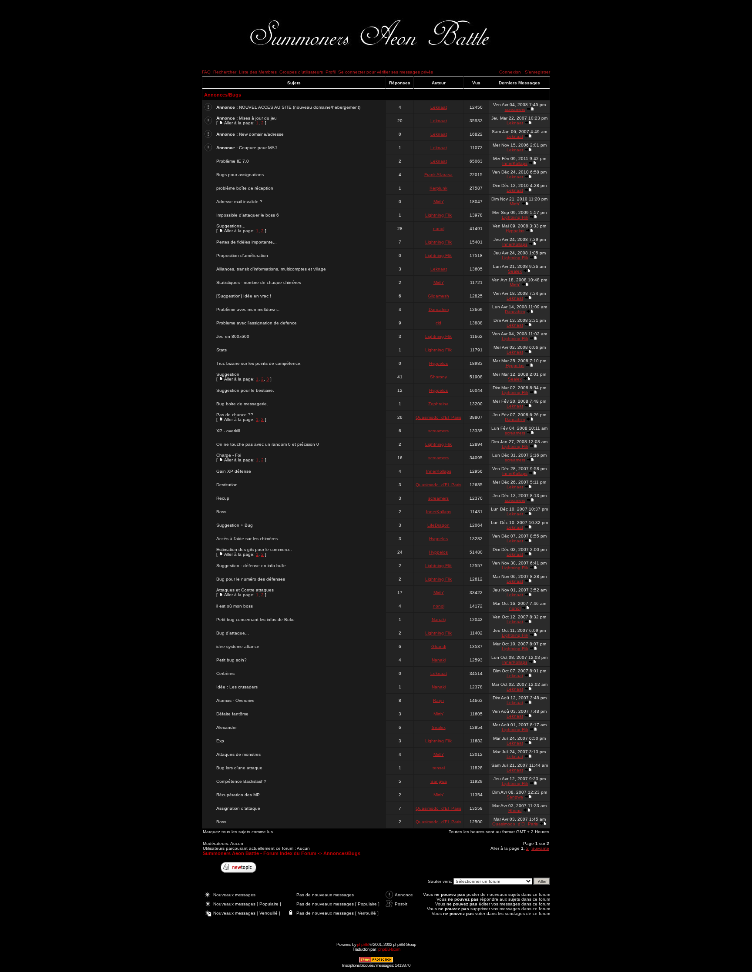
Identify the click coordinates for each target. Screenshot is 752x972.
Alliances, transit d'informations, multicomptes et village (271, 269)
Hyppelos (515, 230)
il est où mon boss (234, 606)
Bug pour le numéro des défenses (250, 579)
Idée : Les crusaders (237, 687)
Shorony (438, 376)
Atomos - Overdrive (235, 700)
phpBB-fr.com (389, 949)
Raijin (438, 700)
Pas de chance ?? (234, 414)
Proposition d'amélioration (242, 255)
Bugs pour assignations (240, 174)
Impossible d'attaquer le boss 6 (247, 215)
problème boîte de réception (244, 188)
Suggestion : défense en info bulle (251, 565)
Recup (222, 498)
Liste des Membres (258, 72)
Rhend (515, 810)
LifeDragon (438, 525)
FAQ (206, 72)
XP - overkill (228, 430)
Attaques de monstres (238, 754)
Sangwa (438, 781)
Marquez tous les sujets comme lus (238, 831)
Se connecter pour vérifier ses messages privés (385, 72)
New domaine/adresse (261, 134)
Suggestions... (230, 226)
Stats (221, 349)
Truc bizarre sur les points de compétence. (259, 363)
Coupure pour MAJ (258, 147)
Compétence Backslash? (241, 781)
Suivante (540, 848)
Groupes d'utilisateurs (301, 72)
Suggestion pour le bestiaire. (245, 390)
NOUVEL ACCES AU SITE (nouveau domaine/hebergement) (299, 107)
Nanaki (439, 619)
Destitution (227, 484)
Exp (220, 740)
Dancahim (439, 309)
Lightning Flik (438, 215)
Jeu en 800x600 (232, 336)
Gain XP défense (233, 471)
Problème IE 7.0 (232, 161)
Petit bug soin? (231, 660)
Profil (331, 72)
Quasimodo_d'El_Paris (438, 417)
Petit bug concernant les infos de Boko (255, 619)
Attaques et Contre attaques (245, 590)
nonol (438, 228)
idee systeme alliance (237, 646)
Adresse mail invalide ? (239, 201)
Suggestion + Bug (234, 525)
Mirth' (438, 201)
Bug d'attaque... (232, 633)
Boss (221, 511)
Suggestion (227, 374)
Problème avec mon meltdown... (248, 309)
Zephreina (438, 403)
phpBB (363, 944)
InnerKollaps (514, 163)
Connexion (510, 72)
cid (438, 323)
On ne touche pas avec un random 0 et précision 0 (267, 444)
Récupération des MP (238, 794)
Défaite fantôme (232, 713)
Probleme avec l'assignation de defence (256, 323)
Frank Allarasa (438, 174)
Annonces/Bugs (222, 94)
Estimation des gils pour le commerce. (254, 549)
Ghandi (438, 646)
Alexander (226, 727)
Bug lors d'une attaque (239, 767)
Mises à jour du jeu (258, 118)
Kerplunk (438, 188)
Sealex (515, 271)
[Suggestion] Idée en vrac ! (243, 296)
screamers (515, 109)
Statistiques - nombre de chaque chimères (258, 282)
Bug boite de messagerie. (242, 403)
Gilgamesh (438, 296)
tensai (439, 767)
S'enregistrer (537, 72)
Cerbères (225, 673)
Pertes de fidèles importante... (246, 242)
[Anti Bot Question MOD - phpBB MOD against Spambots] (376, 961)
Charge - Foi (228, 455)
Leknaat (438, 107)
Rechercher (224, 72)
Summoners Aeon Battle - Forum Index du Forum (259, 853)
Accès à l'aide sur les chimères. (247, 538)
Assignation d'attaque (238, 808)
